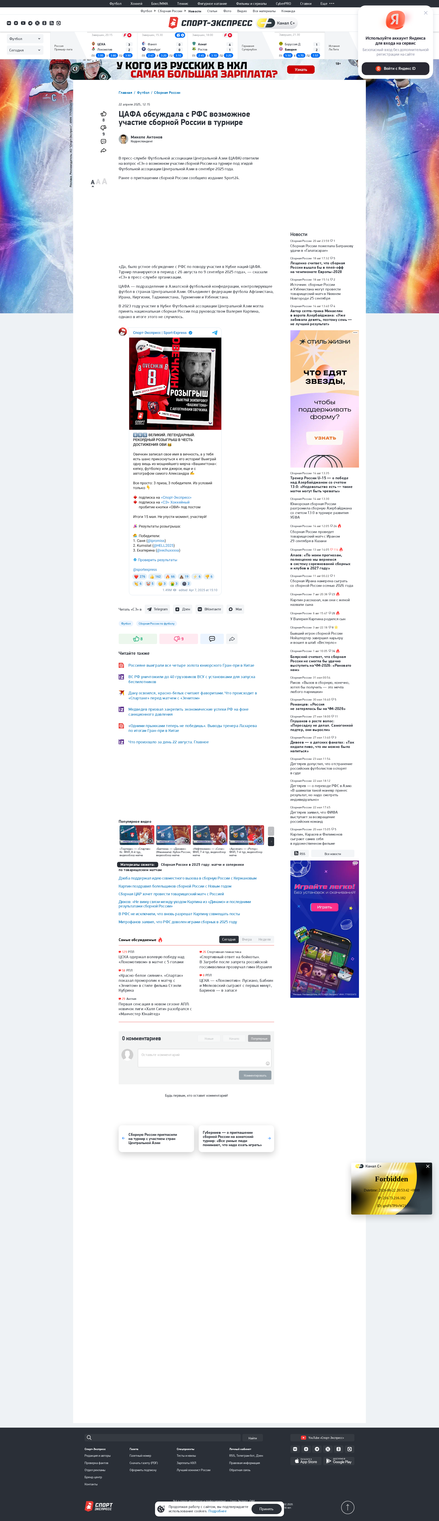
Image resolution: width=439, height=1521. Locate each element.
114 (336, 549)
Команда (288, 11)
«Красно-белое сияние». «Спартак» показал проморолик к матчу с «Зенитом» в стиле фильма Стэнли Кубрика (151, 983)
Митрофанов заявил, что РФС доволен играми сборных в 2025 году (178, 921)
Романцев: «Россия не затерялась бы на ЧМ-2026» (318, 706)
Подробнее (218, 1511)
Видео (242, 11)
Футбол (115, 4)
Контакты (91, 1484)
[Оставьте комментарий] (204, 1055)
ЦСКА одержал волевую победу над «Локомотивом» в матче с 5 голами (152, 959)
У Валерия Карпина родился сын (318, 619)
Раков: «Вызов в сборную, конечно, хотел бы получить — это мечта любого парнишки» (319, 687)
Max (239, 609)
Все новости (333, 854)
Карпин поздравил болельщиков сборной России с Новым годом (175, 886)
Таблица (60, 38)
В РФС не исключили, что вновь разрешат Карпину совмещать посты (179, 913)
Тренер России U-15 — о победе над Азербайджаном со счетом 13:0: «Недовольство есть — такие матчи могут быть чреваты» (321, 484)
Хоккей (136, 4)
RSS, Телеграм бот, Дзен (246, 1455)
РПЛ (131, 952)
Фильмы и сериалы (251, 4)
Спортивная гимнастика (224, 952)
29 (123, 999)
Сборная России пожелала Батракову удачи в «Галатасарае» (321, 248)
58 (123, 970)
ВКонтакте (213, 609)
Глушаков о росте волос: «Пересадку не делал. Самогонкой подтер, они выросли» (321, 725)
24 (335, 526)
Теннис (182, 4)
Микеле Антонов (147, 137)
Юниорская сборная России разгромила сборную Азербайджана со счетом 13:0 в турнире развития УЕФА (321, 510)
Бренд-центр (93, 1477)
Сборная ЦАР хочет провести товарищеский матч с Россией (171, 893)
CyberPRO (283, 4)
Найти (253, 1438)
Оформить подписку (143, 1470)
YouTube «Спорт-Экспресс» (326, 1438)
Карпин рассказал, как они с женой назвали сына (320, 602)
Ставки (305, 4)
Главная (126, 92)
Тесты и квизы (186, 1455)
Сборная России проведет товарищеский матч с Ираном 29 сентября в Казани (315, 536)
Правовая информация (244, 1463)
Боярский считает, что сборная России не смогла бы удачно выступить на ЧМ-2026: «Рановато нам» (320, 663)
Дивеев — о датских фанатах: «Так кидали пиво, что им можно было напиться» (322, 746)
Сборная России (170, 11)
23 (333, 594)
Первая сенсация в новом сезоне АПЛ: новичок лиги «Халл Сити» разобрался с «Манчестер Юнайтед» (155, 1008)
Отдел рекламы (95, 1470)
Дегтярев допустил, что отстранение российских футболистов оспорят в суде (321, 768)
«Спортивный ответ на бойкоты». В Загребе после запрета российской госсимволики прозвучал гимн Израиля (236, 961)
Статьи (212, 11)
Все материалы (264, 11)
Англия (131, 999)
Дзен (186, 609)
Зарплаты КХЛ (186, 1463)
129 (124, 952)
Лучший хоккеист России (193, 1470)
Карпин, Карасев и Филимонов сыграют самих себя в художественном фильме (316, 839)
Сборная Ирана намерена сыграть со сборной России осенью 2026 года (321, 583)
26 (204, 952)
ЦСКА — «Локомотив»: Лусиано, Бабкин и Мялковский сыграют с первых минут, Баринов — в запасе (236, 985)
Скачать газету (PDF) (144, 1463)
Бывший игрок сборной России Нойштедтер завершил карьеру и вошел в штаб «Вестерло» (316, 638)
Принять (266, 1509)
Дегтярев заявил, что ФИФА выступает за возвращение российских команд (314, 817)
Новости (194, 11)
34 (333, 651)
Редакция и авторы (98, 1455)
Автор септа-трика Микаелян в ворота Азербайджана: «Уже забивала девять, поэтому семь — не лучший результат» (321, 317)
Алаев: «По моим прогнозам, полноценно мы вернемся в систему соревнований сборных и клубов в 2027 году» (320, 561)
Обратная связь (239, 1470)
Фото (227, 11)
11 (336, 716)
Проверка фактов (96, 1463)
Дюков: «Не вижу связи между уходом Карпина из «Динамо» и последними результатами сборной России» (185, 903)
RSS (302, 854)
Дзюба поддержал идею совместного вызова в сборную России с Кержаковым (188, 878)
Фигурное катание (212, 4)
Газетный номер (140, 1455)
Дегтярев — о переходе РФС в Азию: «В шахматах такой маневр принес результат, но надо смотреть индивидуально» (321, 792)
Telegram (161, 609)
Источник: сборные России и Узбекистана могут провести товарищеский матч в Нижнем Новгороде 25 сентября (315, 291)
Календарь (62, 52)
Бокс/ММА (159, 4)
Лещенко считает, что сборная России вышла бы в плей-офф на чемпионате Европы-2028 (317, 267)
